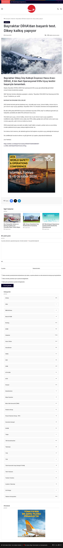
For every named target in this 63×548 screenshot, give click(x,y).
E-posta (3, 268)
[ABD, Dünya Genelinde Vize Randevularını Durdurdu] (31, 217)
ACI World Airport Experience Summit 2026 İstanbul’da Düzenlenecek (28, 2)
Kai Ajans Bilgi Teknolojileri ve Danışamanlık (36, 545)
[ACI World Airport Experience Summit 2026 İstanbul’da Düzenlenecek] (50, 217)
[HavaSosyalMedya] (31, 9)
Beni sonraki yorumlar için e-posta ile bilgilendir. (15, 278)
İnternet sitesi (36, 268)
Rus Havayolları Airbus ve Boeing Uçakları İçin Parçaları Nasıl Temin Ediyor (12, 225)
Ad (2, 261)
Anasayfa (7, 18)
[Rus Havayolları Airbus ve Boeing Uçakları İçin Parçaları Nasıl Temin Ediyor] (12, 217)
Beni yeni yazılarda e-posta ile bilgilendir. (14, 281)
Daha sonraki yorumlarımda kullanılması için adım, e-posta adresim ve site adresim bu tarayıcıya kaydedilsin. (32, 275)
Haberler (13, 18)
